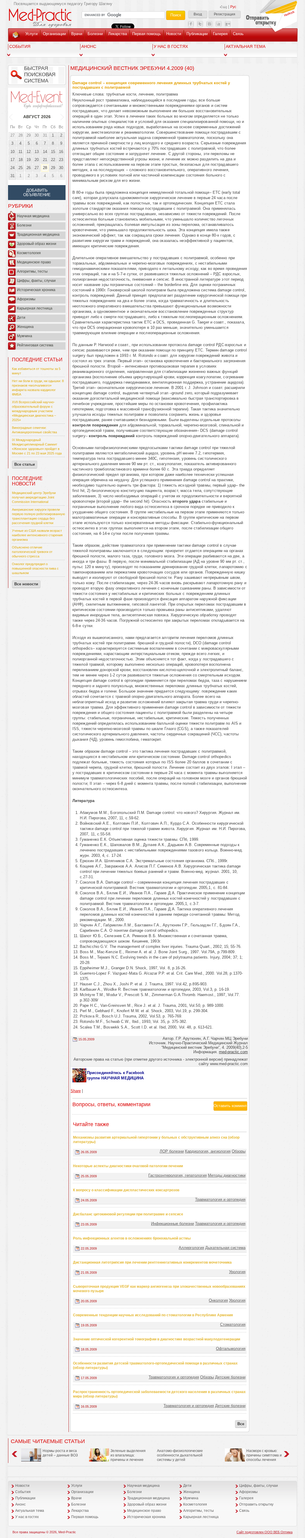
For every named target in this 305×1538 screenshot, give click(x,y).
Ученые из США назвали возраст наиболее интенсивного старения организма (37, 535)
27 (12, 135)
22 (53, 159)
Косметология (29, 253)
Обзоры (238, 1151)
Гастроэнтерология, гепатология (177, 1175)
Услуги (31, 34)
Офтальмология (230, 1348)
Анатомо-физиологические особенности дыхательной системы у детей (180, 1455)
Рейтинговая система (35, 345)
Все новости (26, 584)
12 (29, 151)
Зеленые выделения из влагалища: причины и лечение (128, 1455)
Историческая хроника (36, 290)
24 (12, 167)
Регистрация (224, 14)
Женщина (25, 327)
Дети (21, 317)
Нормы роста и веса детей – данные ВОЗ (60, 1453)
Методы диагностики (226, 1175)
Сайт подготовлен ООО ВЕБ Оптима (264, 1532)
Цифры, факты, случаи (36, 281)
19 (29, 159)
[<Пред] (11, 117)
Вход (198, 14)
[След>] (62, 117)
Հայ (223, 7)
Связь (238, 34)
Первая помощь (146, 34)
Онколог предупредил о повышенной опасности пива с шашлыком (35, 568)
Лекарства (117, 34)
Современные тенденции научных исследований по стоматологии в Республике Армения (153, 1315)
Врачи (76, 34)
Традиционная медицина (38, 234)
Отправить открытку (256, 1504)
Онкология (218, 1300)
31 (45, 135)
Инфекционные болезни (172, 1223)
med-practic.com (233, 1052)
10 (12, 151)
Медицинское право (34, 262)
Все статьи (24, 464)
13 (37, 151)
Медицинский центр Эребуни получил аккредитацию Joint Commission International (34, 497)
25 (20, 167)
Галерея (220, 34)
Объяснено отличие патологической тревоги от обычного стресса (32, 552)
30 (37, 135)
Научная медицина (33, 216)
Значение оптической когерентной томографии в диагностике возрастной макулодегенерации (156, 1339)
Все (240, 1424)
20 (37, 159)
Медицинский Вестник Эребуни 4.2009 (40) (132, 68)
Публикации (197, 34)
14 (45, 151)
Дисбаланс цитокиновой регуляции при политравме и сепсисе (128, 1214)
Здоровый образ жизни (36, 244)
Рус (233, 7)
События (19, 46)
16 (61, 151)
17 (12, 159)
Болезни (95, 34)
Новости (173, 34)
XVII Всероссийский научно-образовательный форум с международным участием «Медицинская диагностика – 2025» (34, 411)
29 (29, 135)
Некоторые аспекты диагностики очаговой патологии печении (128, 1166)
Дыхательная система (225, 1247)
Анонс (88, 46)
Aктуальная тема (245, 46)
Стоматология (232, 1324)
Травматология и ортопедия (220, 1199)
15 (53, 151)
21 (45, 159)
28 (20, 135)
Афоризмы (26, 299)
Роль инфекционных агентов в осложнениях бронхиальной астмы (132, 1238)
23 (61, 159)
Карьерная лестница (34, 308)
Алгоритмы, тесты (32, 271)
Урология (237, 1272)
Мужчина (24, 336)
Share (76, 1091)
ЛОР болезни (172, 1151)
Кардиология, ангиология (208, 1151)
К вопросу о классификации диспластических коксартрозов (126, 1190)
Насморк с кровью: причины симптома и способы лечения (264, 1455)
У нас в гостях (171, 46)
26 (29, 167)
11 (20, 151)
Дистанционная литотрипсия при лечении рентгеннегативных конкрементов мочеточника (152, 1262)
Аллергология (191, 1247)
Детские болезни (230, 1377)
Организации (54, 34)
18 (20, 159)
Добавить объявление (37, 192)
